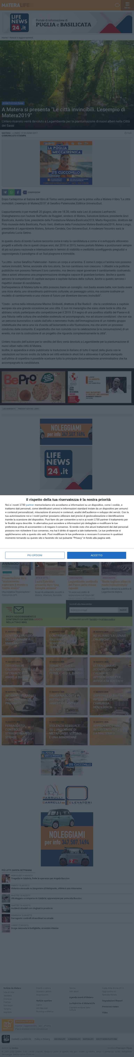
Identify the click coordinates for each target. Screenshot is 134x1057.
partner (30, 505)
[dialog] (67, 528)
